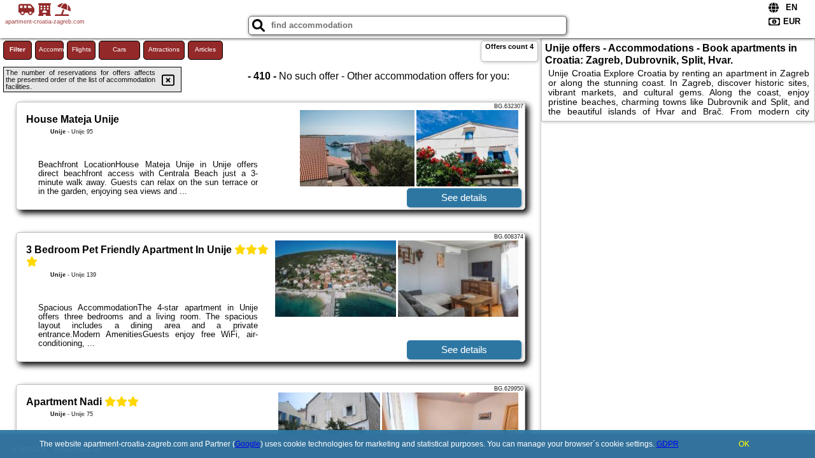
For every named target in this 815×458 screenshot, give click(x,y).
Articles (205, 49)
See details (464, 197)
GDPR (667, 444)
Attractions (164, 49)
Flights (81, 49)
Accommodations (51, 49)
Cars (119, 49)
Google (247, 444)
